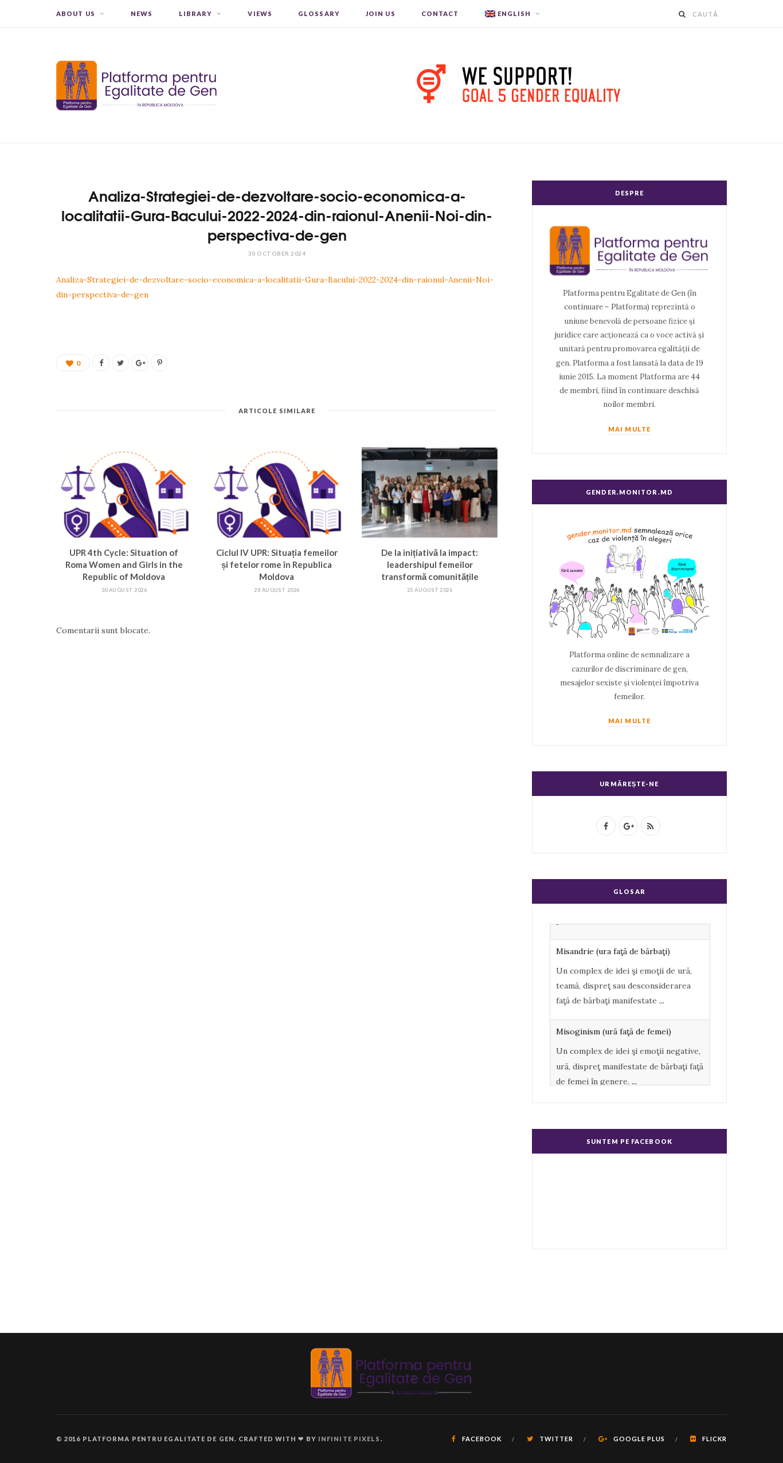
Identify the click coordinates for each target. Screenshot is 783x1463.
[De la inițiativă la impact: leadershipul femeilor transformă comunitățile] (430, 493)
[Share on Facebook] (100, 362)
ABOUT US (75, 13)
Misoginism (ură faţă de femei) (613, 1016)
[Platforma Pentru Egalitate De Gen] (137, 85)
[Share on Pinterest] (159, 362)
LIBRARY (196, 13)
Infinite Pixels (349, 1438)
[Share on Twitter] (120, 362)
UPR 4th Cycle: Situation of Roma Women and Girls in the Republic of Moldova (124, 564)
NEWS (141, 13)
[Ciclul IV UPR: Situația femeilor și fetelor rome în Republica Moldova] (277, 493)
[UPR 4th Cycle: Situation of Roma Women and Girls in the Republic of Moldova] (124, 493)
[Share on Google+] (139, 362)
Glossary (319, 13)
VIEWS (260, 13)
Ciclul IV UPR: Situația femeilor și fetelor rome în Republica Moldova (277, 564)
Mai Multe (629, 429)
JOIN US (381, 13)
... (661, 985)
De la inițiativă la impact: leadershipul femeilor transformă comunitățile (430, 564)
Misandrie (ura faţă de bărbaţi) (613, 936)
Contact (440, 13)
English (514, 13)
